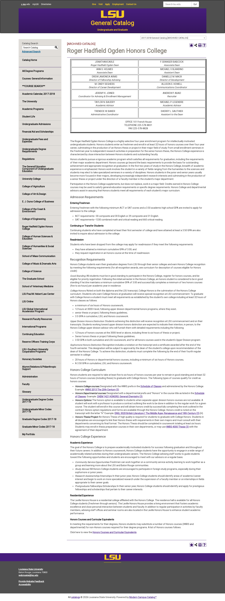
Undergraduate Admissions (36, 124)
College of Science (32, 271)
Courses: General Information (37, 78)
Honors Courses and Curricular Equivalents (115, 532)
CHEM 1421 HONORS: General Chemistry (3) (119, 396)
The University (29, 101)
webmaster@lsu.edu (28, 575)
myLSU (35, 4)
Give (94, 4)
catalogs (75, 597)
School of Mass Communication (38, 256)
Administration (30, 376)
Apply (107, 4)
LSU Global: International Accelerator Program (34, 310)
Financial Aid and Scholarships (38, 131)
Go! (195, 4)
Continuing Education (33, 334)
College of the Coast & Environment (33, 210)
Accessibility (25, 584)
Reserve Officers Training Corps (38, 341)
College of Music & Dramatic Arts (39, 263)
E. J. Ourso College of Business (38, 201)
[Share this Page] (195, 45)
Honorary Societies (32, 359)
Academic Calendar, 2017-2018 (38, 94)
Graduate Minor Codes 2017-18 (38, 426)
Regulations (28, 159)
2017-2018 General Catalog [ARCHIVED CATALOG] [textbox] (164, 38)
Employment (118, 4)
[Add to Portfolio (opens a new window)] (191, 45)
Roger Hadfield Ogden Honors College (37, 227)
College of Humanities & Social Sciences (38, 247)
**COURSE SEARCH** (33, 86)
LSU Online (27, 301)
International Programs (34, 326)
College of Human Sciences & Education (37, 237)
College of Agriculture (33, 186)
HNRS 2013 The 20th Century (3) (102, 389)
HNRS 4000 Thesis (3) (177, 426)
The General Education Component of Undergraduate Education (38, 168)
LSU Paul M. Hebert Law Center (38, 294)
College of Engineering (34, 219)
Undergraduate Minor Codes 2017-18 (37, 410)
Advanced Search (31, 51)
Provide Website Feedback (31, 581)
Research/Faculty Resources (37, 319)
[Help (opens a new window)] (204, 45)
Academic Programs (33, 109)
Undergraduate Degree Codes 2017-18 (37, 400)
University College (31, 179)
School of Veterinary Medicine (37, 286)
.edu (24, 4)
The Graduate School (33, 278)
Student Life (28, 116)
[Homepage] (112, 558)
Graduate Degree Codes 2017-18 (39, 419)
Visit (100, 4)
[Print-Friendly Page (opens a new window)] (200, 45)
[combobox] (173, 38)
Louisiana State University (31, 569)
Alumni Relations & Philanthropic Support (39, 367)
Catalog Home (29, 60)
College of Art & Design (34, 194)
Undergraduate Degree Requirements (34, 150)
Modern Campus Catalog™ (143, 597)
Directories (46, 4)
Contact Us (131, 4)
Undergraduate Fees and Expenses (35, 140)
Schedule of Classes (151, 386)
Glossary (26, 391)
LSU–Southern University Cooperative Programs (35, 350)
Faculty (26, 384)
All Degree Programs (33, 71)
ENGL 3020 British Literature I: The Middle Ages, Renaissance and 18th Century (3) (157, 413)
